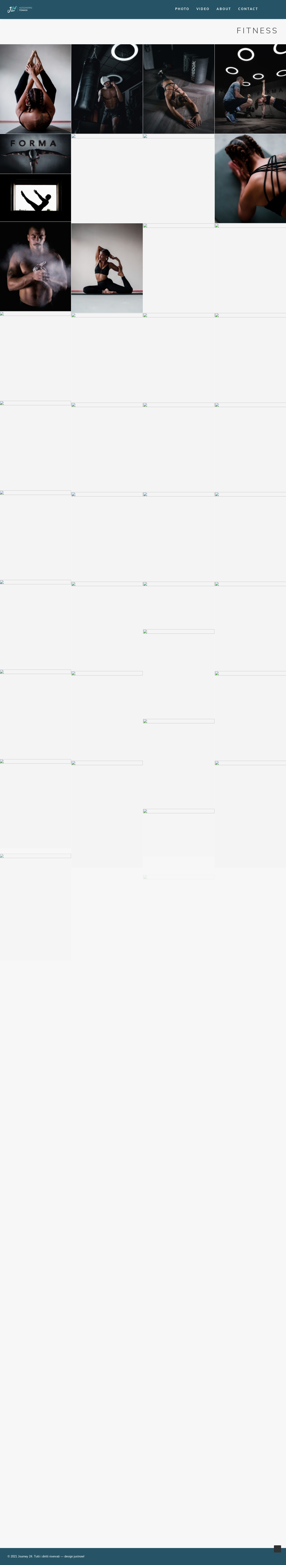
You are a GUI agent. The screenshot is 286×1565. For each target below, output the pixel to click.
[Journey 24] (20, 9)
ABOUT (224, 9)
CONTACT (248, 9)
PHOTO (182, 9)
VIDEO (202, 9)
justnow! (79, 1556)
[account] (275, 9)
